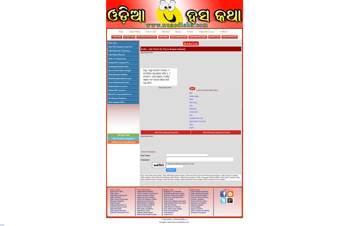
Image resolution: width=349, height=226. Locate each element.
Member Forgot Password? (174, 195)
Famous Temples (197, 199)
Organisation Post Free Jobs (175, 203)
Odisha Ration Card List (117, 86)
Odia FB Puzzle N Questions (119, 51)
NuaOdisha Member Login (174, 193)
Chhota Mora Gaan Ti (118, 205)
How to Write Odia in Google (119, 70)
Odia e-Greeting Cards (117, 59)
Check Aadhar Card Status (147, 193)
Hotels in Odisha (197, 205)
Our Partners (169, 213)
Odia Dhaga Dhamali (116, 55)
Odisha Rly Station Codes (147, 214)
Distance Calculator (198, 213)
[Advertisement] (190, 60)
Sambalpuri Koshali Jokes (118, 67)
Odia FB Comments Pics (119, 213)
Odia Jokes (112, 43)
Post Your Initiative (171, 211)
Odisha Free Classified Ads (123, 142)
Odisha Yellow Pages (145, 213)
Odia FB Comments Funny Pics (120, 47)
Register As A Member (173, 192)
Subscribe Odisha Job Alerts (175, 201)
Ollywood (166, 32)
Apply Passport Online (145, 195)
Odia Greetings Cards (118, 207)
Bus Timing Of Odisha (199, 195)
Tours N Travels (197, 209)
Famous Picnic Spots (199, 201)
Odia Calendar (115, 197)
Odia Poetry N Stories (172, 207)
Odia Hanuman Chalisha (117, 74)
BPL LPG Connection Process (119, 94)
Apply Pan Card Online (145, 197)
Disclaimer (167, 219)
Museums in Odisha (198, 203)
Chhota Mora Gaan (206, 32)
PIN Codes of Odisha (145, 209)
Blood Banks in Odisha (146, 203)
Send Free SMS (116, 192)
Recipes (178, 32)
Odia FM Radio (115, 209)
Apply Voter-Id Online (145, 192)
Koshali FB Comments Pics (118, 63)
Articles (190, 32)
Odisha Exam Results (145, 201)
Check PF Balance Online (147, 199)
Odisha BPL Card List (116, 90)
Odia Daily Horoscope (118, 195)
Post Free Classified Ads (173, 197)
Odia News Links (143, 211)
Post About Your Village (173, 209)
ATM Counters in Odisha (200, 211)
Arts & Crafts (151, 32)
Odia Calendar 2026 (116, 102)
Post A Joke (168, 199)
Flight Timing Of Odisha (200, 193)
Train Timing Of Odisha (199, 192)
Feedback (223, 32)
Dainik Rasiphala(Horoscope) (119, 78)
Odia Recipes (115, 203)
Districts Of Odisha (144, 207)
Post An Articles (170, 205)
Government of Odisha (145, 205)
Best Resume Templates (117, 98)
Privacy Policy (180, 219)
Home (121, 32)
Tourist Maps (196, 207)
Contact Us (168, 214)
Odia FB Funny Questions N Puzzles (216, 132)
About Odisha (135, 32)
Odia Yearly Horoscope (119, 199)
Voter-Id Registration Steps (118, 82)
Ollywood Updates (117, 201)
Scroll (2, 225)
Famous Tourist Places (199, 197)
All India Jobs (123, 135)
